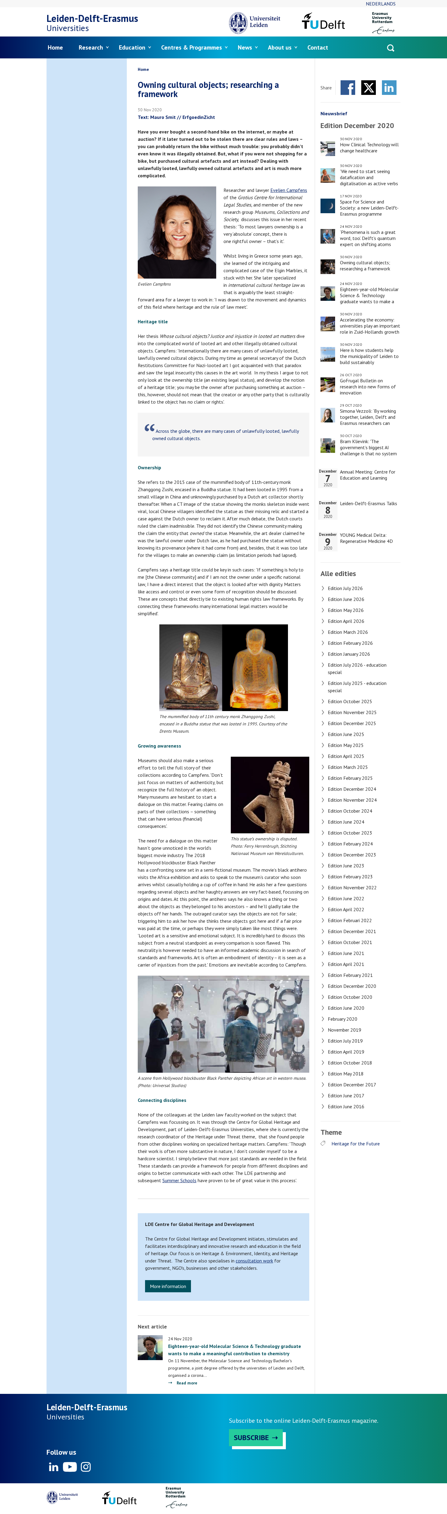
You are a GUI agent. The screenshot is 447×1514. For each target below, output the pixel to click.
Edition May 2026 (346, 610)
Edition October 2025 (350, 701)
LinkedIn (389, 87)
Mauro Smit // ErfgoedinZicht (182, 117)
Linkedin (54, 1467)
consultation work (254, 1261)
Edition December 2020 (352, 986)
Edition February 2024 (350, 844)
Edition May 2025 (346, 745)
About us (280, 47)
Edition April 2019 (346, 1052)
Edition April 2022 (346, 909)
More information (168, 1286)
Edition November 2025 (352, 712)
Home (55, 47)
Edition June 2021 (346, 953)
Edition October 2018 (350, 1063)
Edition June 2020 (346, 1008)
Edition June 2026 (346, 599)
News (245, 47)
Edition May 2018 (346, 1074)
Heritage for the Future (355, 1144)
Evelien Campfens (288, 190)
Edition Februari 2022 (350, 920)
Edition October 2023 (350, 833)
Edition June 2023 (346, 866)
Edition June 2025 (346, 734)
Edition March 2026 (348, 632)
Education (132, 47)
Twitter (368, 87)
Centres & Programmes (191, 47)
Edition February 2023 (350, 876)
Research (91, 47)
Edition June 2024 (346, 822)
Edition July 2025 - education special (357, 686)
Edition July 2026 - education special (357, 668)
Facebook (348, 87)
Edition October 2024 (350, 811)
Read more (187, 1383)
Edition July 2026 (345, 588)
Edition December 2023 (352, 855)
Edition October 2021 (350, 942)
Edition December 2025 (352, 723)
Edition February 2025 (350, 778)
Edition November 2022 (352, 887)
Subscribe (251, 1437)
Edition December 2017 (352, 1085)
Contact (317, 47)
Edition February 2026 (350, 643)
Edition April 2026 (346, 621)
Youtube (69, 1467)
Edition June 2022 (346, 898)
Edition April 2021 (346, 964)
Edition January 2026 (349, 654)
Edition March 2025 (348, 767)
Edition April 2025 (346, 756)
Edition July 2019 (345, 1041)
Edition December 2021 (352, 931)
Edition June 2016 (346, 1106)
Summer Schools (179, 1180)
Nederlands (381, 4)
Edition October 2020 (350, 997)
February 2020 (342, 1019)
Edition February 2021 (350, 975)
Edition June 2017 (346, 1095)
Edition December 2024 (352, 789)
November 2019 (344, 1030)
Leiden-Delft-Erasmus (92, 18)
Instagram (85, 1467)
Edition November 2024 (352, 800)
